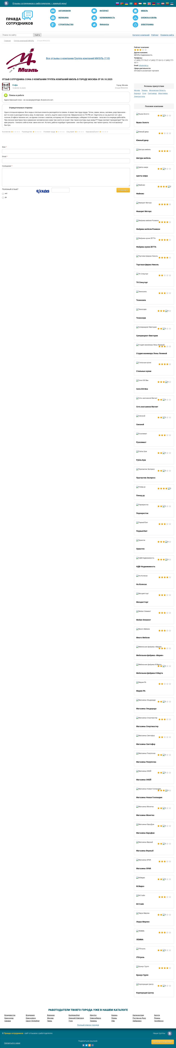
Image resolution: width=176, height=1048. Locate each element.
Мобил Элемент (154, 616)
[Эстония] (172, 3)
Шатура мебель (154, 154)
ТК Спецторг (154, 279)
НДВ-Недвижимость (154, 563)
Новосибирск (95, 1018)
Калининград (138, 1015)
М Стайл (154, 900)
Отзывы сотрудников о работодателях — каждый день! (40, 3)
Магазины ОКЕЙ (154, 776)
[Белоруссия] (122, 3)
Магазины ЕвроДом (154, 829)
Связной (154, 421)
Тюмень (93, 1021)
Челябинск (158, 1021)
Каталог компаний (141, 35)
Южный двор (154, 136)
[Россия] (117, 3)
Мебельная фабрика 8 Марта (154, 669)
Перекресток (154, 509)
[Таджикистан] (140, 3)
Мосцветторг (154, 598)
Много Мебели (154, 634)
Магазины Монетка (154, 811)
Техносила (154, 296)
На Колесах (154, 580)
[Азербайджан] (158, 3)
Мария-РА (154, 687)
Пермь (114, 1018)
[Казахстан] (131, 3)
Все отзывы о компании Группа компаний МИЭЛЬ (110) (78, 58)
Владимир (30, 1015)
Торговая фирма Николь (154, 261)
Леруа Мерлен (154, 918)
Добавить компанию (162, 1042)
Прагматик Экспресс (154, 474)
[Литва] (167, 3)
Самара (7, 1021)
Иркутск (93, 1015)
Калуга (157, 1015)
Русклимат (154, 438)
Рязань (157, 1018)
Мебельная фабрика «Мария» (154, 651)
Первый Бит (154, 527)
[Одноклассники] (89, 1045)
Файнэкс (154, 190)
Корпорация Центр (154, 989)
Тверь (49, 1021)
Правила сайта (167, 35)
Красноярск (31, 1018)
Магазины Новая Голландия (154, 794)
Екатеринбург (74, 1015)
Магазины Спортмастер (154, 723)
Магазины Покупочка (154, 758)
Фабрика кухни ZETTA (154, 243)
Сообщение (6, 166)
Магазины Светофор (154, 740)
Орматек (154, 545)
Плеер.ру (154, 492)
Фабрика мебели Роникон (154, 225)
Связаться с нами (12, 1043)
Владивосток (9, 1015)
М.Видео (154, 882)
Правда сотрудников (13, 1033)
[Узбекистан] (145, 3)
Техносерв (154, 314)
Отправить (123, 190)
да (6, 197)
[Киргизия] (136, 3)
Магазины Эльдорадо (154, 705)
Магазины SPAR (154, 865)
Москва (50, 1018)
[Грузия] (149, 3)
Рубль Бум (154, 456)
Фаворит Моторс (154, 207)
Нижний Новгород (76, 1018)
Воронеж (51, 1015)
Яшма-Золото (154, 119)
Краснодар (8, 1018)
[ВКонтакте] (83, 1045)
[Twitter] (86, 1045)
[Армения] (154, 3)
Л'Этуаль (154, 953)
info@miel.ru (143, 65)
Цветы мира (154, 172)
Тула (71, 1021)
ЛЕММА (154, 936)
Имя (4, 147)
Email (4, 157)
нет (6, 193)
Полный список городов (88, 1025)
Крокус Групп (154, 971)
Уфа (113, 1021)
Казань (114, 1015)
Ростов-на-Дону (139, 1018)
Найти (37, 35)
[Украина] (126, 3)
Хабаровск (137, 1021)
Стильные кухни (154, 367)
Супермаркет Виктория (154, 332)
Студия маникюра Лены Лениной (154, 350)
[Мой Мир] (92, 1045)
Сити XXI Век (154, 385)
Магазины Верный (154, 847)
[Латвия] (163, 3)
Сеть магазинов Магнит (154, 403)
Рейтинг (155, 35)
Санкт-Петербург (33, 1021)
